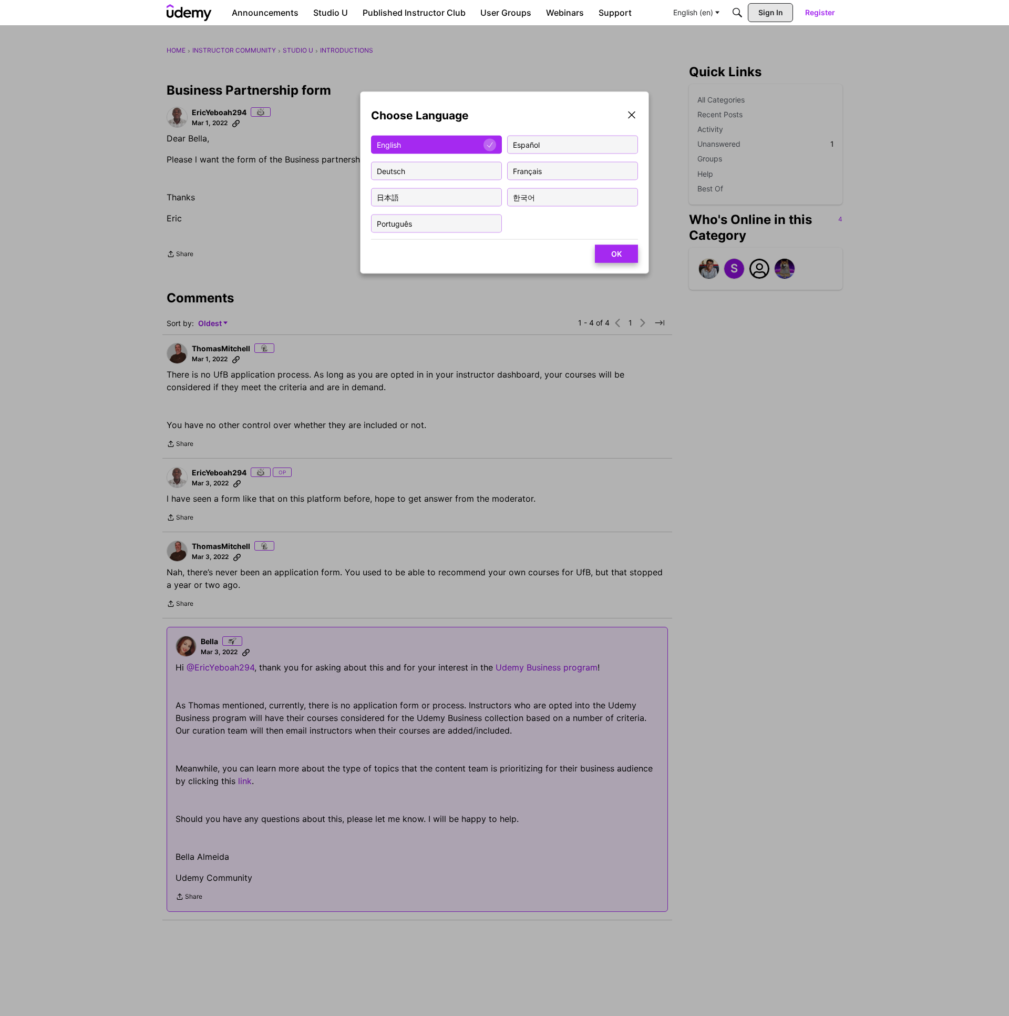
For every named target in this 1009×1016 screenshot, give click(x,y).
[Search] (737, 12)
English (389, 144)
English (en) (693, 12)
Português (394, 223)
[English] (189, 12)
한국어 (524, 196)
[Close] (631, 116)
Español (526, 144)
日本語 (388, 196)
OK (616, 253)
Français (527, 170)
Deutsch (391, 170)
